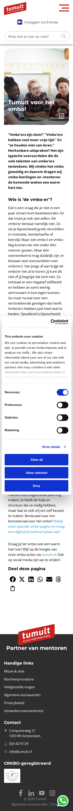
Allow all (36, 459)
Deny (36, 485)
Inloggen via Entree (41, 22)
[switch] (62, 405)
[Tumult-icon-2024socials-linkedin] (31, 793)
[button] (64, 8)
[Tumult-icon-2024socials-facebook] (20, 793)
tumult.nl (49, 554)
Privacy (56, 804)
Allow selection (36, 472)
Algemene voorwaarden (29, 804)
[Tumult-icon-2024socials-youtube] (42, 793)
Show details (51, 447)
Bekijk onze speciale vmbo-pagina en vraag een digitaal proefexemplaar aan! (36, 526)
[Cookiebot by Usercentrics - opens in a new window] (51, 322)
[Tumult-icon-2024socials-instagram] (52, 793)
